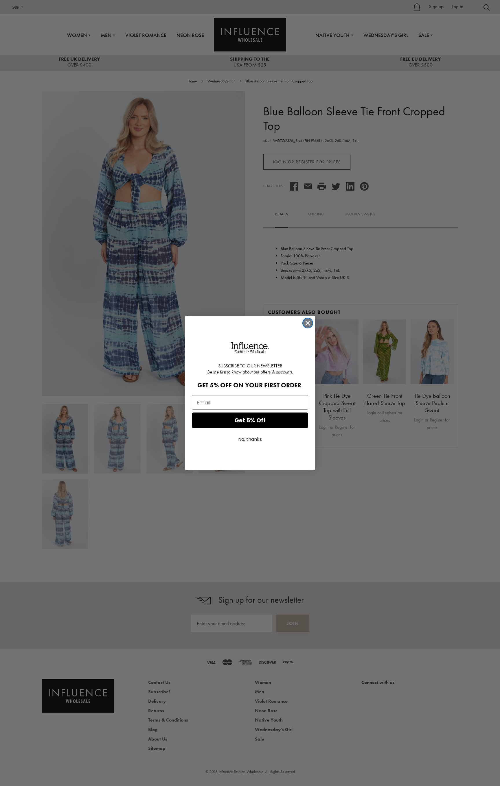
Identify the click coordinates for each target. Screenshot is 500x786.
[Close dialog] (308, 323)
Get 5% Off (250, 420)
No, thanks (250, 439)
